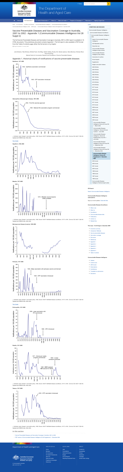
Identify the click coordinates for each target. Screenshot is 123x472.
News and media (62, 20)
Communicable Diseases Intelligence (43, 24)
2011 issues (95, 102)
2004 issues (33, 26)
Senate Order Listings (84, 458)
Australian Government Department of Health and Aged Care (24, 10)
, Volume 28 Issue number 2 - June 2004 (100, 129)
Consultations (66, 451)
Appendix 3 (93, 246)
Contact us (93, 219)
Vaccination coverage (96, 235)
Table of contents (95, 252)
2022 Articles (95, 74)
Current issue (94, 262)
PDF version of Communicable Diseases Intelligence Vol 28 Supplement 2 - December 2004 (37, 437)
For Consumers (49, 453)
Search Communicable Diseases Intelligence (99, 191)
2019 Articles (95, 82)
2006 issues (95, 115)
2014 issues (95, 94)
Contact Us (81, 449)
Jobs (64, 449)
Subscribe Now (104, 200)
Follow (80, 4)
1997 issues (95, 176)
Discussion (93, 237)
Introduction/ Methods (96, 231)
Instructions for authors (98, 57)
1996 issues (95, 178)
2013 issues (95, 97)
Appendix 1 (93, 242)
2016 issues (95, 89)
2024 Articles (95, 69)
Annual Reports (66, 456)
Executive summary (95, 228)
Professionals (42, 20)
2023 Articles (95, 72)
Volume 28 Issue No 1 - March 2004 (101, 124)
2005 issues (95, 117)
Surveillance (93, 212)
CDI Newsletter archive (97, 43)
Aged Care (99, 20)
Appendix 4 (93, 248)
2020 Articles (95, 79)
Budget (64, 454)
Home (14, 24)
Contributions (94, 269)
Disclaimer (93, 273)
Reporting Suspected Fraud (69, 458)
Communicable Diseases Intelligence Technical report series (100, 182)
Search (100, 40)
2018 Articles (95, 84)
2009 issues (95, 107)
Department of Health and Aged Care (23, 458)
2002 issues (95, 163)
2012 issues (95, 100)
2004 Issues (93, 265)
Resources (88, 20)
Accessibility (82, 451)
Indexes (92, 260)
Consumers (28, 20)
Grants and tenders (67, 453)
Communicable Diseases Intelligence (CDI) (21, 26)
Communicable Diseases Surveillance (59, 24)
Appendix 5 (93, 250)
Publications (93, 216)
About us (53, 20)
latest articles (98, 49)
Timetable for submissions (97, 271)
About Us (48, 456)
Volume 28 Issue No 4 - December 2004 (101, 149)
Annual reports (95, 59)
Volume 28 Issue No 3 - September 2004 (101, 143)
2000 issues (95, 168)
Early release (98, 53)
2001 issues (95, 166)
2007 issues (95, 112)
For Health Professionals (51, 454)
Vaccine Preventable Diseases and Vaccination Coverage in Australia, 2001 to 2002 (35, 435)
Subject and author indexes (99, 64)
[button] (117, 470)
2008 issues (95, 110)
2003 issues (95, 161)
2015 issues (95, 92)
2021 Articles (95, 77)
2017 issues (95, 87)
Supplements (95, 62)
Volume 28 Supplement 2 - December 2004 (54, 26)
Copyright (81, 456)
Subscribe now (95, 46)
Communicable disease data (97, 214)
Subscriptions (94, 267)
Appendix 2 (93, 244)
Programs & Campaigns (51, 460)
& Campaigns (76, 20)
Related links (94, 221)
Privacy (81, 453)
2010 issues (95, 105)
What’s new (93, 208)
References (93, 239)
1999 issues (95, 171)
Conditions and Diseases (29, 24)
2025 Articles (95, 67)
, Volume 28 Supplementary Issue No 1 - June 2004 (100, 136)
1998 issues (95, 173)
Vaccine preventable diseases (98, 233)
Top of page (15, 141)
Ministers (19, 20)
